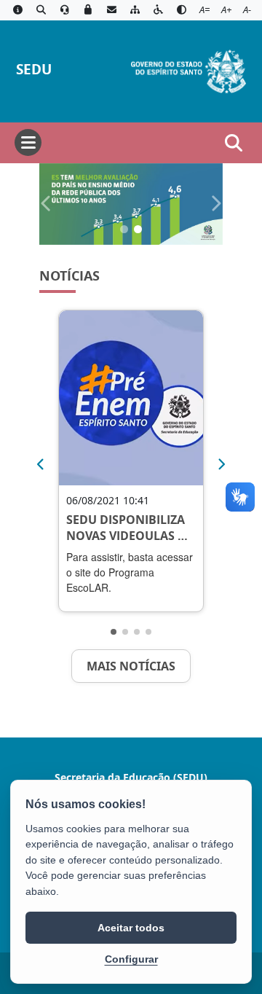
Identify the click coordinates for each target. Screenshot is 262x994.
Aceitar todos (131, 928)
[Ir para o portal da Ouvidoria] (65, 10)
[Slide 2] (138, 229)
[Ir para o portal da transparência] (41, 10)
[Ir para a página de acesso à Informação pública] (17, 10)
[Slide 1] (124, 229)
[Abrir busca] (233, 143)
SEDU (34, 69)
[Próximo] (222, 464)
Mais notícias (131, 666)
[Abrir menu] (28, 142)
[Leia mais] (131, 397)
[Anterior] (40, 464)
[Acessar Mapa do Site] (134, 10)
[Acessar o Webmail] (111, 10)
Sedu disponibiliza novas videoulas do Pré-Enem (131, 528)
